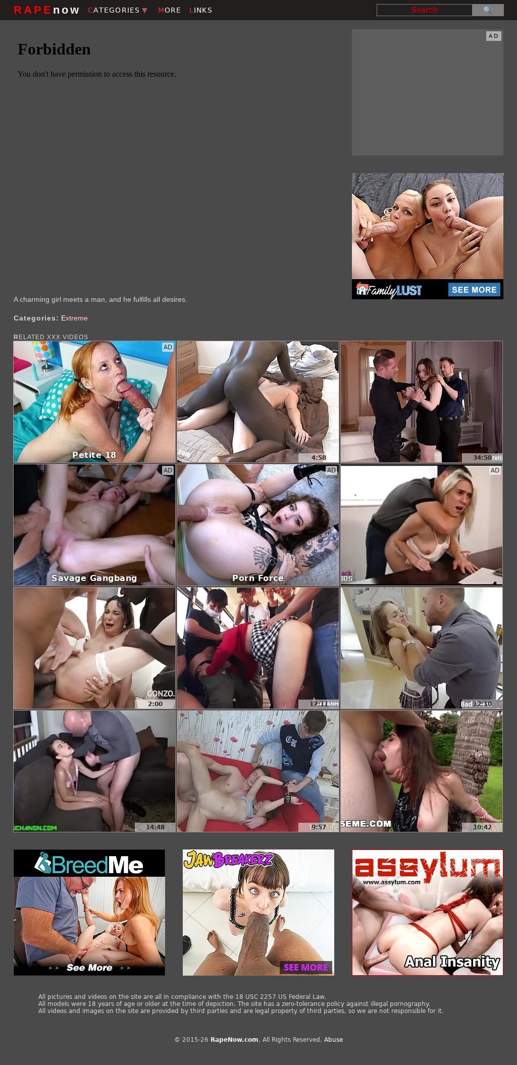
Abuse (333, 1039)
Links (201, 10)
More (170, 10)
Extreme (74, 318)
